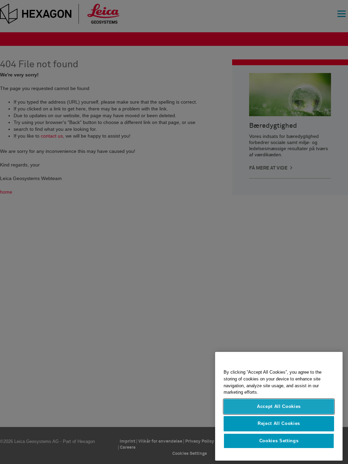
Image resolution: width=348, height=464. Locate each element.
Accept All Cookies (279, 406)
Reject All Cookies (279, 423)
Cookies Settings (279, 440)
